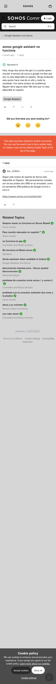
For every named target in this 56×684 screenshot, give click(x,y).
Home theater (9, 227)
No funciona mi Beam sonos (17, 250)
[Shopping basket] (50, 6)
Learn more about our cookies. (35, 663)
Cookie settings (32, 338)
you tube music (10, 313)
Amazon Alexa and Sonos (15, 308)
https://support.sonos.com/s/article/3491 (22, 196)
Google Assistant (12, 98)
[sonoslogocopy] (28, 6)
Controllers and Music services (17, 244)
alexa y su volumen (12, 304)
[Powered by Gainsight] (28, 332)
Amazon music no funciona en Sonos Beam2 (26, 223)
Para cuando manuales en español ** (21, 232)
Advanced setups (10, 275)
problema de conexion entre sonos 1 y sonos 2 (27, 280)
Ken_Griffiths (13, 171)
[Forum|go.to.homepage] (22, 18)
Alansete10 (12, 64)
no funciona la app (12, 241)
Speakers (7, 253)
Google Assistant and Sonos (19, 35)
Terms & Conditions (12, 338)
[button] (3, 18)
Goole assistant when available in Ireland (24, 259)
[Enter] (5, 26)
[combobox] (28, 26)
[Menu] (5, 6)
